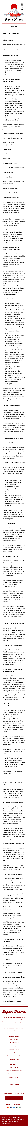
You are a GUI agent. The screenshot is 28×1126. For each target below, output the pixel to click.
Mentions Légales (7, 1119)
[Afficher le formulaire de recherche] (26, 26)
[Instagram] (14, 1031)
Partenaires (5, 1123)
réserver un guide (14, 1098)
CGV (14, 1119)
